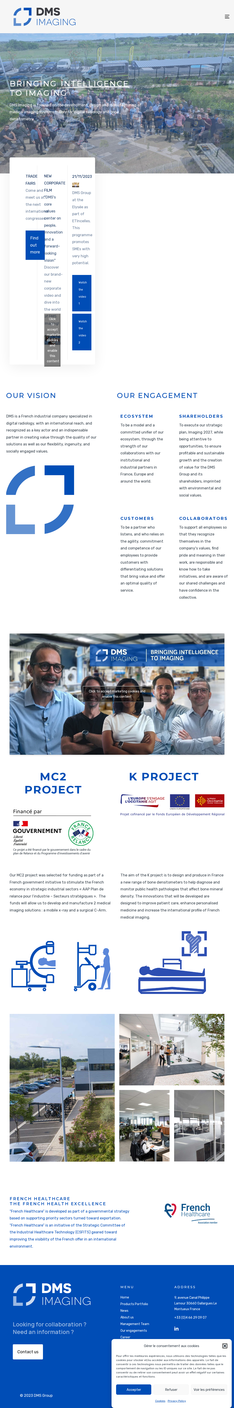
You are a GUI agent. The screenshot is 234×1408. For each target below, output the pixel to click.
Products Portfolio (134, 1304)
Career (125, 1337)
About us (127, 1317)
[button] (225, 1346)
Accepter (134, 1390)
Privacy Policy (177, 1401)
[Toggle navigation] (191, 16)
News (124, 1311)
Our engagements (133, 1331)
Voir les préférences (209, 1390)
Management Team (134, 1324)
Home (124, 1297)
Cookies (160, 1401)
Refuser (171, 1390)
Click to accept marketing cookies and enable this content (53, 340)
